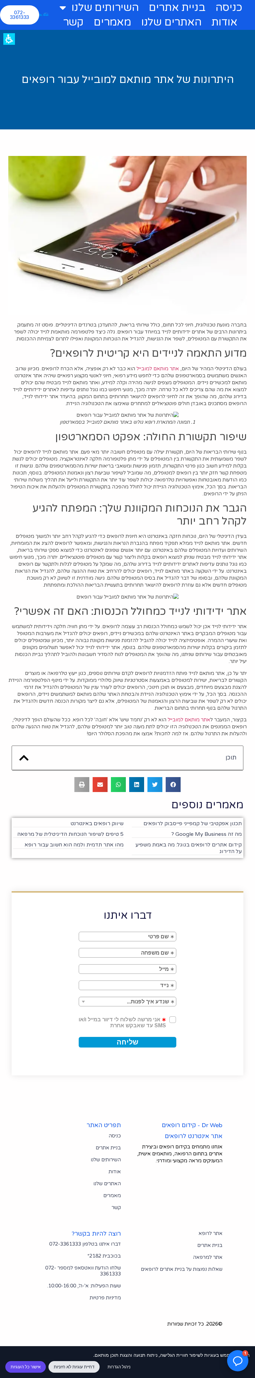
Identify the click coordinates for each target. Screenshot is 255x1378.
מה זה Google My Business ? (206, 834)
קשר (73, 22)
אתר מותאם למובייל (157, 369)
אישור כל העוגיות (26, 1367)
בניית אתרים (177, 7)
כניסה (228, 7)
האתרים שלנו (171, 22)
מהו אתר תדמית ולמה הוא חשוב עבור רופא (74, 844)
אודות (224, 22)
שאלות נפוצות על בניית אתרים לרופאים (181, 1269)
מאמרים (112, 22)
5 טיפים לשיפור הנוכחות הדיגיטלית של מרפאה (70, 834)
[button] (24, 758)
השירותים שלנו (104, 7)
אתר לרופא (210, 1233)
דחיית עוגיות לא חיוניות (74, 1367)
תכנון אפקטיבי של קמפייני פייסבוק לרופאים (192, 823)
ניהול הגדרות (119, 1367)
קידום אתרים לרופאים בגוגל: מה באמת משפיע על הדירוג (188, 847)
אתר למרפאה (207, 1257)
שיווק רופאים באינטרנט (97, 823)
